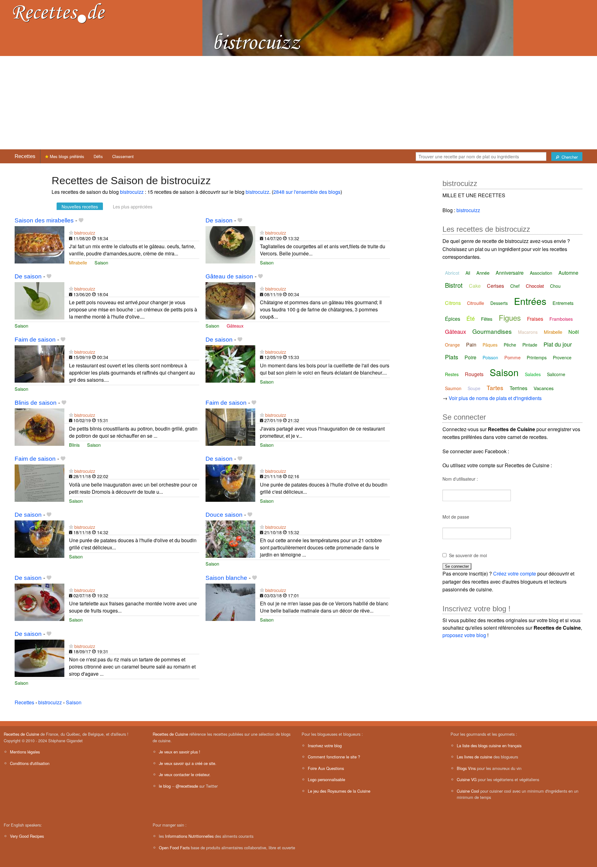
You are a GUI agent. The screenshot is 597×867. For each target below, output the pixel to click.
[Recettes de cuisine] (59, 12)
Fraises (535, 318)
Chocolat (535, 285)
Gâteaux (235, 325)
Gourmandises (492, 331)
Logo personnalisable (326, 779)
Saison (101, 262)
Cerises (495, 285)
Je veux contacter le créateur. (185, 774)
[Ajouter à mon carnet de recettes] (81, 220)
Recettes (25, 156)
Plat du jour (558, 344)
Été (470, 318)
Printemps (537, 357)
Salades (533, 374)
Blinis (74, 444)
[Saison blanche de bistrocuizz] (230, 601)
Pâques (490, 345)
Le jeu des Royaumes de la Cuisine (339, 791)
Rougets (474, 374)
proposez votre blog (464, 635)
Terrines (518, 388)
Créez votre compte (514, 573)
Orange (452, 345)
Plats (451, 356)
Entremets (563, 303)
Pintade (529, 345)
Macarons (528, 332)
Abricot (452, 272)
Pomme (512, 357)
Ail (467, 273)
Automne (568, 272)
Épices (452, 318)
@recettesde (187, 786)
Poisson (490, 357)
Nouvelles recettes (80, 206)
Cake (475, 285)
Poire (470, 357)
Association (541, 273)
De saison (219, 220)
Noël (573, 331)
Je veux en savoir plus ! (179, 752)
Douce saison (224, 514)
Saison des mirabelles (44, 220)
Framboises (561, 319)
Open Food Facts (174, 848)
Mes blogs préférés (66, 156)
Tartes (495, 387)
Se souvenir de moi (468, 555)
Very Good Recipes (27, 836)
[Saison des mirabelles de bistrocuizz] (39, 244)
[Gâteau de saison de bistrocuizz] (230, 300)
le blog (165, 786)
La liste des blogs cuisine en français (489, 745)
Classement (123, 156)
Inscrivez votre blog (325, 745)
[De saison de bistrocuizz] (230, 244)
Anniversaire (510, 272)
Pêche (510, 345)
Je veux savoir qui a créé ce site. (187, 763)
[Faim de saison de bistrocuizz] (39, 363)
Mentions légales (25, 752)
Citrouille (475, 303)
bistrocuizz (132, 191)
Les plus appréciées (132, 206)
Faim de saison (35, 339)
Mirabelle (78, 262)
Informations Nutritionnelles (189, 836)
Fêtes (487, 318)
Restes (452, 374)
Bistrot (454, 285)
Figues (510, 317)
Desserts (499, 303)
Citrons (453, 302)
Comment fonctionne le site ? (334, 757)
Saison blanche (226, 578)
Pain (471, 344)
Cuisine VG (467, 779)
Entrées (530, 301)
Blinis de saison (36, 402)
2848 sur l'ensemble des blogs (306, 191)
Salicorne (556, 374)
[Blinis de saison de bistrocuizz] (39, 426)
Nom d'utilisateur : (460, 479)
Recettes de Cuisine (21, 734)
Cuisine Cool (468, 791)
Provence (562, 357)
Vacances (544, 388)
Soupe (474, 388)
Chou (555, 286)
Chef (515, 286)
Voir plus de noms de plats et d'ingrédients (495, 398)
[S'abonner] (71, 232)
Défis (98, 156)
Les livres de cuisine (474, 757)
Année (482, 272)
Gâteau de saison (229, 276)
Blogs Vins (466, 768)
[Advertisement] (298, 102)
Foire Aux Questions (326, 768)
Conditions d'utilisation (29, 763)
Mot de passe (455, 517)
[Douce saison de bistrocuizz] (230, 538)
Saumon (453, 388)
